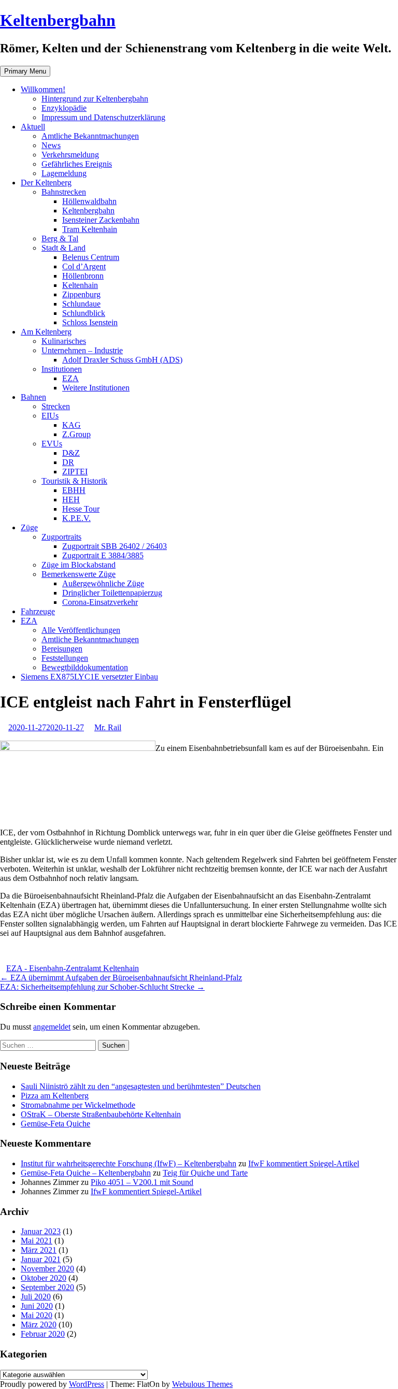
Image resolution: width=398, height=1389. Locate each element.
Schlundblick (83, 313)
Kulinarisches (63, 341)
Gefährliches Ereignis (76, 164)
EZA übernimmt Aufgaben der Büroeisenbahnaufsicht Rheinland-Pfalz (121, 977)
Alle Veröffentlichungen (80, 630)
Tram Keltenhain (89, 229)
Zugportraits (61, 536)
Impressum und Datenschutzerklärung (103, 117)
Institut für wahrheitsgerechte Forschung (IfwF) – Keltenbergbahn (128, 1163)
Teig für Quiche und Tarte (205, 1172)
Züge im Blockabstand (78, 564)
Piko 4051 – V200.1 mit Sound (142, 1182)
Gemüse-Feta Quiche (55, 1123)
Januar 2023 (41, 1231)
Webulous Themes (202, 1384)
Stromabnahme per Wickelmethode (78, 1105)
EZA (70, 378)
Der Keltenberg (46, 182)
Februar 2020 (43, 1333)
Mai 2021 (36, 1240)
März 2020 (38, 1324)
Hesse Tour (81, 508)
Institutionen (61, 369)
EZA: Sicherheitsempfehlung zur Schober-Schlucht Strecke (102, 986)
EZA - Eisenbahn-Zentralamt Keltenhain (72, 968)
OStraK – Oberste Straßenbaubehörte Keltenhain (101, 1114)
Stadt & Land (63, 247)
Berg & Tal (59, 238)
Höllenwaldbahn (89, 201)
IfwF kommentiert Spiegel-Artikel (303, 1163)
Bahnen (33, 397)
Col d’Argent (84, 266)
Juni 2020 (37, 1305)
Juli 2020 (36, 1296)
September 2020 (47, 1287)
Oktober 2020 (43, 1278)
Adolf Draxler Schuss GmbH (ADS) (122, 359)
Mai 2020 (36, 1315)
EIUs (50, 415)
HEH (71, 499)
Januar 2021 (41, 1259)
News (51, 145)
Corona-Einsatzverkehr (100, 602)
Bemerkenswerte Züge (78, 574)
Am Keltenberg (46, 331)
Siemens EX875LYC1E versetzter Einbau (89, 676)
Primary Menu (25, 71)
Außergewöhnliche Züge (103, 583)
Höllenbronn (83, 275)
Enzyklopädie (64, 108)
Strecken (55, 406)
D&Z (71, 452)
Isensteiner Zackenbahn (100, 219)
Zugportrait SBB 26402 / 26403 (114, 546)
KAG (71, 425)
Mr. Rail (107, 727)
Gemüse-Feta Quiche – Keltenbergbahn (86, 1172)
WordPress (86, 1384)
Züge (29, 527)
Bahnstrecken (63, 191)
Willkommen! (43, 89)
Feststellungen (64, 658)
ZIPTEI (75, 471)
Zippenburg (81, 294)
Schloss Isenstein (90, 322)
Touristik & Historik (74, 480)
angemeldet (51, 1026)
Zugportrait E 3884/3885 (103, 555)
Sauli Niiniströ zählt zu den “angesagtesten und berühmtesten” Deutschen (141, 1086)
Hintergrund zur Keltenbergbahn (94, 98)
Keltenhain (80, 285)
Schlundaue (81, 303)
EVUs (51, 443)
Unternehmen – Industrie (82, 350)
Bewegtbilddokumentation (84, 667)
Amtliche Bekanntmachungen (90, 136)
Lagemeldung (64, 173)
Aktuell (33, 126)
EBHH (74, 490)
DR (68, 462)
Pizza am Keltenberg (55, 1095)
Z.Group (76, 434)
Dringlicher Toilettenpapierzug (112, 592)
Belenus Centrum (90, 257)
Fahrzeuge (38, 611)
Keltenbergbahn (58, 20)
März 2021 (38, 1250)
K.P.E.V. (76, 518)
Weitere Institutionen (96, 387)
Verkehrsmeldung (70, 154)
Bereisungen (61, 648)
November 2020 (47, 1268)
